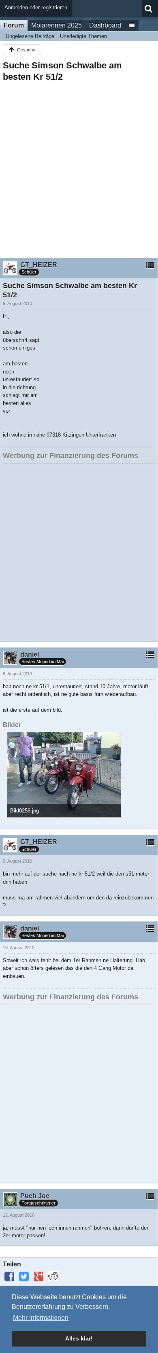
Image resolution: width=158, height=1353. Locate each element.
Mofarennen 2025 (56, 25)
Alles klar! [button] (79, 1338)
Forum (14, 25)
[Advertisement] (79, 167)
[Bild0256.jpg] (64, 774)
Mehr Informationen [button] (40, 1317)
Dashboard (105, 25)
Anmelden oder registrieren (35, 7)
